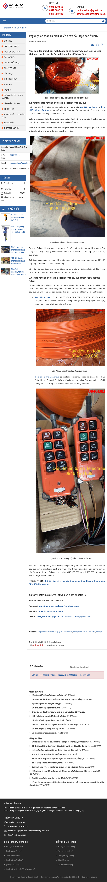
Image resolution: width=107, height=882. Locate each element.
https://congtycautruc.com (50, 611)
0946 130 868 (15, 155)
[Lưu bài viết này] (102, 44)
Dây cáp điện (9, 57)
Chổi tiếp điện (10, 68)
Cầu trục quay (10, 79)
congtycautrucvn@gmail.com (49, 617)
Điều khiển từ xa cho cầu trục (12, 96)
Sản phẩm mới (63, 860)
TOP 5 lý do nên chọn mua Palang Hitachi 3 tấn (18, 261)
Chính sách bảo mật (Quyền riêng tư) (20, 869)
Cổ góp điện (9, 109)
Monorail (8, 84)
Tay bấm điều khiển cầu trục (13, 115)
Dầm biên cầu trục (12, 103)
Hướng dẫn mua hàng (66, 846)
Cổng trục (8, 73)
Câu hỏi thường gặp (65, 864)
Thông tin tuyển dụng (66, 855)
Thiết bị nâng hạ (11, 128)
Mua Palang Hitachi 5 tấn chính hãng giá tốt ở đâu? (18, 272)
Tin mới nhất (12, 209)
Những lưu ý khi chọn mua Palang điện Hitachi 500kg (18, 250)
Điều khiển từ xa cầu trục (47, 377)
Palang (7, 90)
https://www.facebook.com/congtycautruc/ (59, 606)
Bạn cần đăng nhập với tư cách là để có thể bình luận (61, 675)
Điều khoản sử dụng (89, 877)
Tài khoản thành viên (66, 851)
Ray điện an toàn (43, 297)
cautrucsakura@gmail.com (78, 617)
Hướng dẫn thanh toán (14, 846)
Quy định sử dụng (12, 864)
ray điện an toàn (88, 107)
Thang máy (9, 123)
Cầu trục (8, 41)
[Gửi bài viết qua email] (92, 44)
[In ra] (97, 44)
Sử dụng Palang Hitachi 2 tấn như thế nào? (17, 217)
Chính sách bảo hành (14, 851)
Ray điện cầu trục (12, 52)
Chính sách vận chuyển (15, 860)
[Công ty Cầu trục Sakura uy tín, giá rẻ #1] (13, 5)
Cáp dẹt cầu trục (11, 46)
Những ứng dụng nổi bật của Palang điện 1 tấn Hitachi (18, 229)
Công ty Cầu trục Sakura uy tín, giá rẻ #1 (43, 877)
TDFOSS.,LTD (74, 877)
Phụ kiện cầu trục (12, 63)
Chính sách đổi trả (13, 855)
